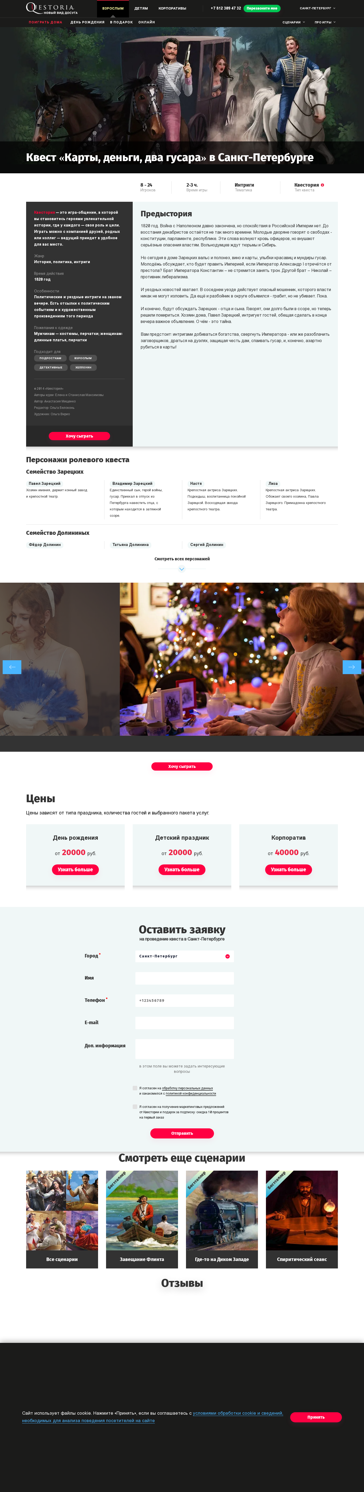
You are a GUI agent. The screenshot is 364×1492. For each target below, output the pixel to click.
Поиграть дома (45, 22)
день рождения (87, 22)
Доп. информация (105, 1046)
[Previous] (12, 667)
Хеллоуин (83, 367)
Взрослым (83, 358)
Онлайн (146, 22)
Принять (316, 1417)
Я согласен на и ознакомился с (177, 1091)
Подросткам (50, 358)
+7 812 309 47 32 (226, 9)
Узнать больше (62, 1219)
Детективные (50, 367)
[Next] (352, 667)
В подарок (121, 22)
